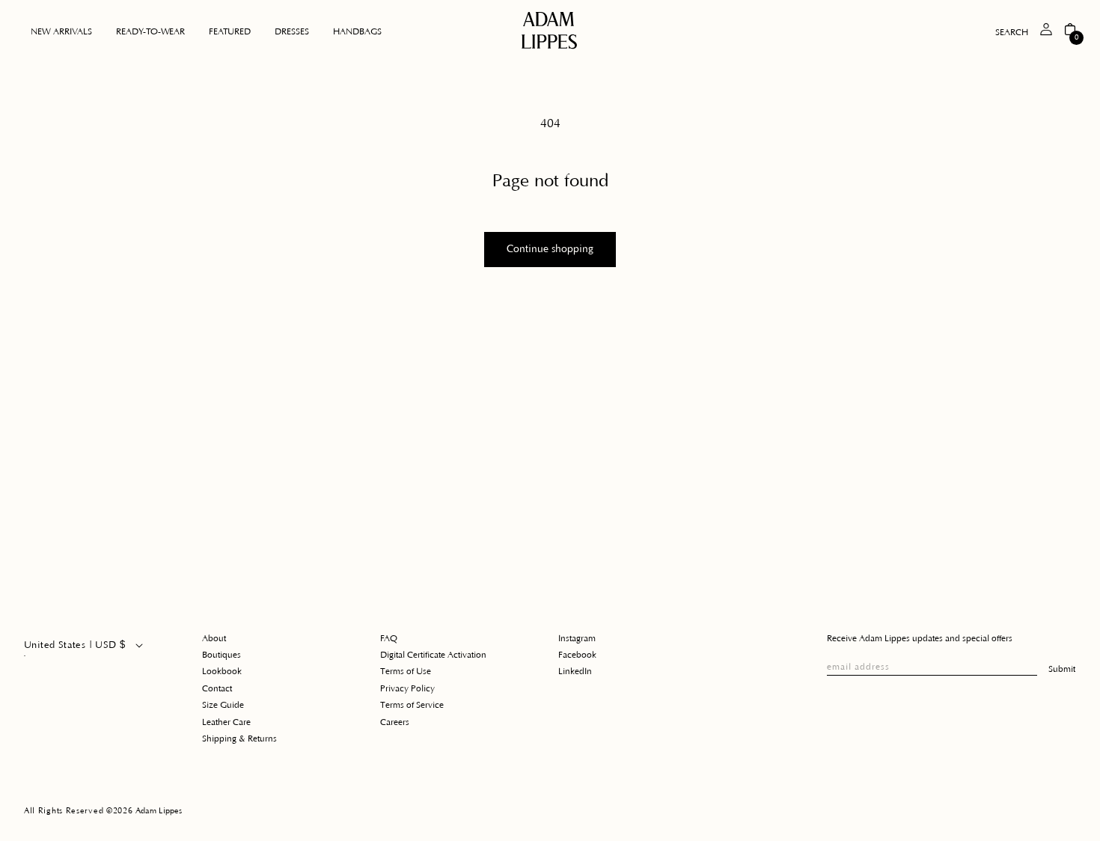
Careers (394, 722)
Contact (217, 689)
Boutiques (221, 655)
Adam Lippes (158, 811)
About (214, 638)
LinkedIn (575, 671)
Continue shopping (550, 249)
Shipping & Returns (239, 739)
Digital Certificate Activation (433, 655)
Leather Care (226, 722)
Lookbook (222, 671)
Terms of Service (412, 705)
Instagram (577, 638)
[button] (150, 32)
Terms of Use (405, 671)
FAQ (388, 638)
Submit (1061, 669)
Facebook (577, 655)
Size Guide (223, 705)
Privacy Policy (407, 689)
